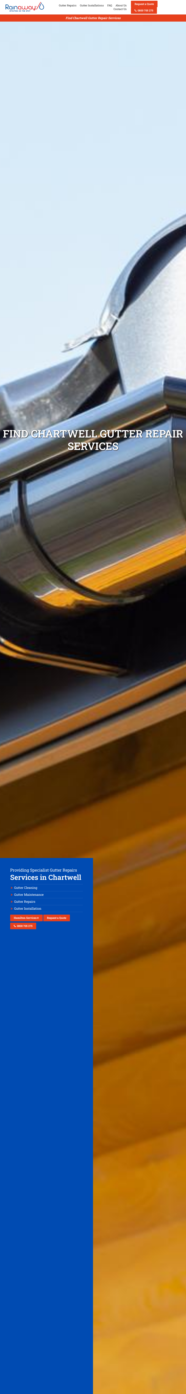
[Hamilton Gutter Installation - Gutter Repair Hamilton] (25, 10)
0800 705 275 (145, 10)
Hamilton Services (25, 918)
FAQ (109, 5)
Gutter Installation (27, 908)
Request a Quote (144, 4)
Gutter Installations (92, 5)
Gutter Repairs (67, 5)
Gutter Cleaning (25, 887)
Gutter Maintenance (29, 894)
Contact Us (120, 9)
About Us (121, 5)
